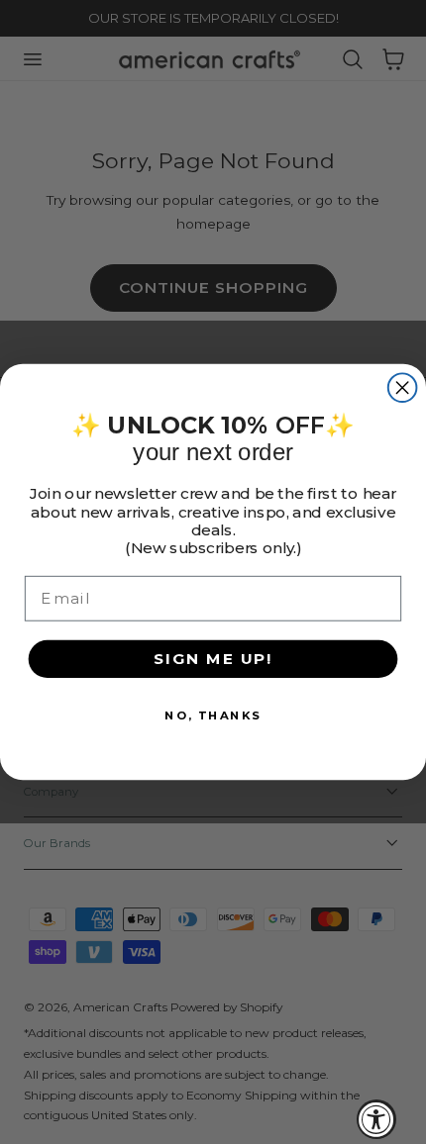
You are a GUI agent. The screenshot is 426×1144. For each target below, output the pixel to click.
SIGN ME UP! (213, 658)
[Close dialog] (402, 387)
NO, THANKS (212, 714)
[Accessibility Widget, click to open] (376, 1119)
